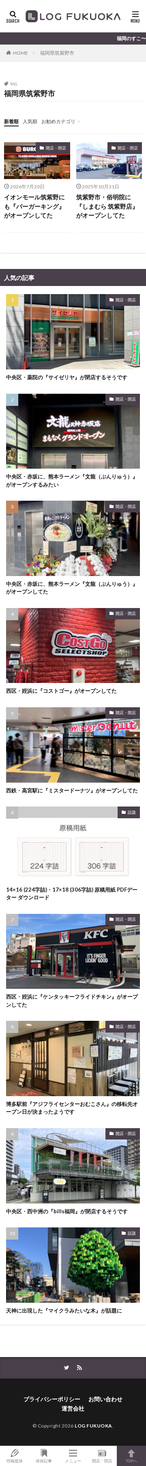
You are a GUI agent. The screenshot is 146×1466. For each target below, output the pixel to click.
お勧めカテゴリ (58, 121)
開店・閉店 (56, 147)
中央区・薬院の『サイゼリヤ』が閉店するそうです (66, 377)
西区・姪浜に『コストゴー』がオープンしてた (61, 690)
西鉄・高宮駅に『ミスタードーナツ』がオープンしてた (72, 790)
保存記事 (44, 1460)
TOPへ (131, 1460)
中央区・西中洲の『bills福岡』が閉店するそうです (67, 1211)
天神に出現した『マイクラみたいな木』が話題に (64, 1310)
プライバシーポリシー (52, 1399)
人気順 (30, 121)
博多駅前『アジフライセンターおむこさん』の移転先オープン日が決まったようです (72, 1108)
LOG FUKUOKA (93, 1426)
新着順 (11, 121)
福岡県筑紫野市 (57, 53)
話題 (132, 812)
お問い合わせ (105, 1399)
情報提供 (14, 1460)
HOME (20, 53)
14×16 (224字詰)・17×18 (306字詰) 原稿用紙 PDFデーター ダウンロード (71, 893)
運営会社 (73, 1408)
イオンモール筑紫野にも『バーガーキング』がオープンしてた (34, 206)
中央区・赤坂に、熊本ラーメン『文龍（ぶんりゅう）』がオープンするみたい (72, 480)
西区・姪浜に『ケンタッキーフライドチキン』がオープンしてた (72, 1000)
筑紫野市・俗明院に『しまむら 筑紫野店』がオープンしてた (107, 206)
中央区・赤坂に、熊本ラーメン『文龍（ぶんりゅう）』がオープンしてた (72, 587)
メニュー (73, 1460)
